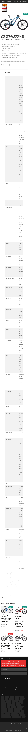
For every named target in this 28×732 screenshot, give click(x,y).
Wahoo (23, 716)
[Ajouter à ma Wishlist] (2, 64)
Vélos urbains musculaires (6, 716)
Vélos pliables (22, 714)
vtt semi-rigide (7, 712)
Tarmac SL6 (18, 704)
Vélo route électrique (14, 714)
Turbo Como (13, 706)
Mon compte (8, 723)
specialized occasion (11, 704)
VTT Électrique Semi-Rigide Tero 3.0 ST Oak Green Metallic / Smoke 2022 (5, 647)
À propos (3, 723)
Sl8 (21, 702)
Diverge (22, 696)
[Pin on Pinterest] (9, 65)
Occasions (8, 595)
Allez (2, 696)
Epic (2, 698)
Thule (8, 706)
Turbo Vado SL (16, 710)
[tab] (14, 72)
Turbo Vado (11, 710)
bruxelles (11, 696)
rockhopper (4, 702)
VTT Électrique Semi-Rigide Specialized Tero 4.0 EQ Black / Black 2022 (19, 647)
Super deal (13, 595)
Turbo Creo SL (4, 708)
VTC (2, 712)
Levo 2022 (22, 698)
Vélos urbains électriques (16, 716)
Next (27, 22)
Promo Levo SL (9, 597)
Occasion (3, 700)
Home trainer (11, 698)
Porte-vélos (9, 700)
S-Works (17, 702)
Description (7, 72)
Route (13, 702)
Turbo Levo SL (15, 597)
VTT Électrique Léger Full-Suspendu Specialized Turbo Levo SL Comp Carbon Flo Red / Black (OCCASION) (19, 621)
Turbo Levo (11, 708)
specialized (4, 704)
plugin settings (14, 689)
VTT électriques (22, 597)
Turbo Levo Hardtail (17, 708)
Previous (1, 22)
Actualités (13, 723)
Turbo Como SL (20, 706)
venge (22, 710)
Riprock (21, 700)
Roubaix (9, 702)
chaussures (17, 696)
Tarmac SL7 (4, 706)
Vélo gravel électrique (5, 714)
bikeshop (6, 696)
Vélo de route (21, 712)
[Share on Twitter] (7, 65)
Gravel (6, 698)
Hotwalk (17, 698)
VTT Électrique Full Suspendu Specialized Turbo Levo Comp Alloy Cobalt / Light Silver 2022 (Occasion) (6, 619)
